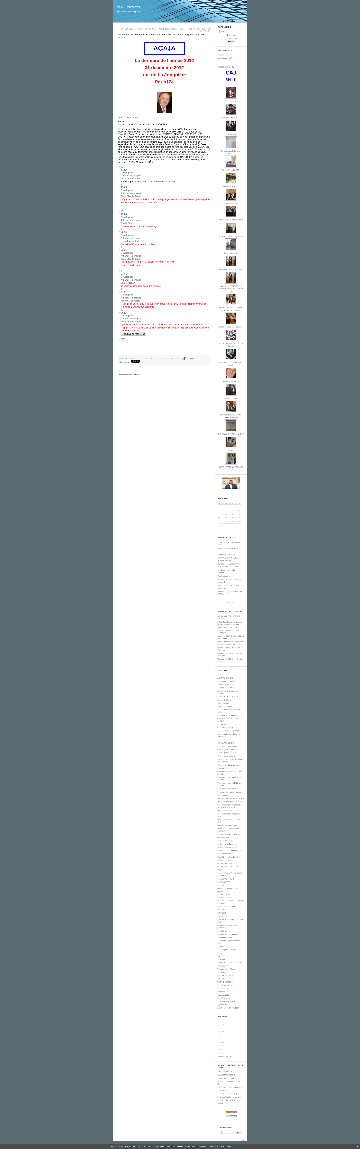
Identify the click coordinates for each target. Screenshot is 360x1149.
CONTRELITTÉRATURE (226, 1100)
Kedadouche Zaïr (130, 241)
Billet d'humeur (223, 703)
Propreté (220, 885)
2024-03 (221, 1049)
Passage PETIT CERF (225, 879)
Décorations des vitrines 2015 (228, 825)
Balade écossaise (231, 253)
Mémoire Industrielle (225, 860)
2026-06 (221, 1021)
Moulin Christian (223, 642)
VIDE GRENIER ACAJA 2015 (228, 1001)
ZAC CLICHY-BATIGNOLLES (228, 1008)
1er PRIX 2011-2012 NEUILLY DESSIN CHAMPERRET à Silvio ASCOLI (231, 288)
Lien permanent (164, 359)
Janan (219, 636)
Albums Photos (226, 67)
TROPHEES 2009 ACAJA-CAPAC (231, 434)
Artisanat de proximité (225, 688)
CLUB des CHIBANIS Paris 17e (229, 746)
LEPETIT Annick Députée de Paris (230, 851)
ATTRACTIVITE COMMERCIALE (229, 697)
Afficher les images (131, 175)
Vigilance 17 (222, 1005)
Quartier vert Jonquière (226, 554)
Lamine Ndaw (128, 283)
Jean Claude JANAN (225, 58)
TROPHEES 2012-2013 (226, 979)
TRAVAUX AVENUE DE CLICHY (229, 963)
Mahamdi (221, 653)
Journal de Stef (223, 1103)
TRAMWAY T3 (222, 959)
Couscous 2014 (231, 134)
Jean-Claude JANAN (231, 382)
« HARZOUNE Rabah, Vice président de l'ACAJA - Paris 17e (143, 29)
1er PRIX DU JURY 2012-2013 (231, 220)
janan (219, 648)
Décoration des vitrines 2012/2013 (230, 798)
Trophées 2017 (223, 989)
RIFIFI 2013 (221, 913)
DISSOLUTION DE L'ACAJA (228, 625)
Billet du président (224, 706)
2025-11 (221, 1032)
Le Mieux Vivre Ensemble (227, 844)
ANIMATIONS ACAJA (225, 684)
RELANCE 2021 (223, 894)
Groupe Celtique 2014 (230, 118)
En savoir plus (226, 1147)
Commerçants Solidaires (226, 753)
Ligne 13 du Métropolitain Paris (229, 857)
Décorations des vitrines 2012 (228, 811)
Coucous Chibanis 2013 (231, 203)
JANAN (220, 616)
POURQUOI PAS (223, 882)
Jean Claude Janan (128, 117)
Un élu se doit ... (224, 576)
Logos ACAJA (231, 85)
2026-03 (221, 1028)
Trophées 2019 (223, 995)
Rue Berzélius (222, 916)
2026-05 (221, 1025)
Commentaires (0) (177, 359)
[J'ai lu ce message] (357, 1146)
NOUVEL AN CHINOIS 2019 (228, 867)
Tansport (220, 956)
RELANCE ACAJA (224, 898)
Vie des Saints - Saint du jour (228, 1078)
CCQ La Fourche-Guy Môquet (228, 731)
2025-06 (221, 1039)
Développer (127, 172)
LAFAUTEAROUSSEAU (226, 1075)
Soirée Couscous (231, 398)
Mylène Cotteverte (130, 301)
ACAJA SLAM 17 (230, 451)
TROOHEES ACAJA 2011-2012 (231, 270)
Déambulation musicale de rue (229, 792)
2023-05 (221, 1053)
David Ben (126, 223)
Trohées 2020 (222, 972)
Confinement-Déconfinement (228, 765)
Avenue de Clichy (224, 700)
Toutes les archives (225, 1056)
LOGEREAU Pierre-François (228, 622)
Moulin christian (223, 628)
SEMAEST (221, 947)
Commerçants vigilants (226, 756)
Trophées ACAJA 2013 (230, 187)
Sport (219, 953)
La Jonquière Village (225, 841)
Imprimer (125, 362)
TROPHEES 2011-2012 (226, 976)
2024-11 (221, 1042)
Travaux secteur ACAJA (226, 969)
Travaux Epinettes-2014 (231, 170)
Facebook (190, 359)
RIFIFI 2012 (221, 910)
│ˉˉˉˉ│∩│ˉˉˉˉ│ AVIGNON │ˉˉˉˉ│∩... (230, 1094)
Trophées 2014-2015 (225, 985)
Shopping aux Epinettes (226, 950)
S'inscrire (232, 35)
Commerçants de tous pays (227, 750)
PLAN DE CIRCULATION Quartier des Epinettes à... (228, 630)
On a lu (220, 870)
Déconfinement (223, 795)
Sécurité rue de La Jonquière (228, 934)
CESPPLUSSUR (223, 740)
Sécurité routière (223, 931)
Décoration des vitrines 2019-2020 (230, 802)
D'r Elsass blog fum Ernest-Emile (229, 1097)
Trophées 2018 (223, 992)
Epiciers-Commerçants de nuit (228, 834)
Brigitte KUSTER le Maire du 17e (229, 715)
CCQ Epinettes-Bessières (227, 728)
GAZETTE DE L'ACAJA (226, 838)
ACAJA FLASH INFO (225, 678)
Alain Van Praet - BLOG (226, 1072)
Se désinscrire (232, 38)
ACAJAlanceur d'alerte (226, 681)
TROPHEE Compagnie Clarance (230, 236)
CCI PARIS (221, 724)
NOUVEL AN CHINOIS (226, 863)
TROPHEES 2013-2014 (226, 982)
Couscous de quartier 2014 (227, 789)
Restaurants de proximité (227, 907)
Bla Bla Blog (222, 1091)
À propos (230, 602)
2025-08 (221, 1035)
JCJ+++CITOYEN (128, 7)
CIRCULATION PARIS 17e (227, 743)
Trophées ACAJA (223, 998)
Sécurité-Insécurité (224, 938)
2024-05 (221, 1046)
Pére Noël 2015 (231, 101)
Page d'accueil (172, 29)
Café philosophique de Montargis (230, 1087)
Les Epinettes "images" (226, 854)
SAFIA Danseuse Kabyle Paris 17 (231, 327)
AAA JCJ (220, 675)
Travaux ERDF (223, 966)
